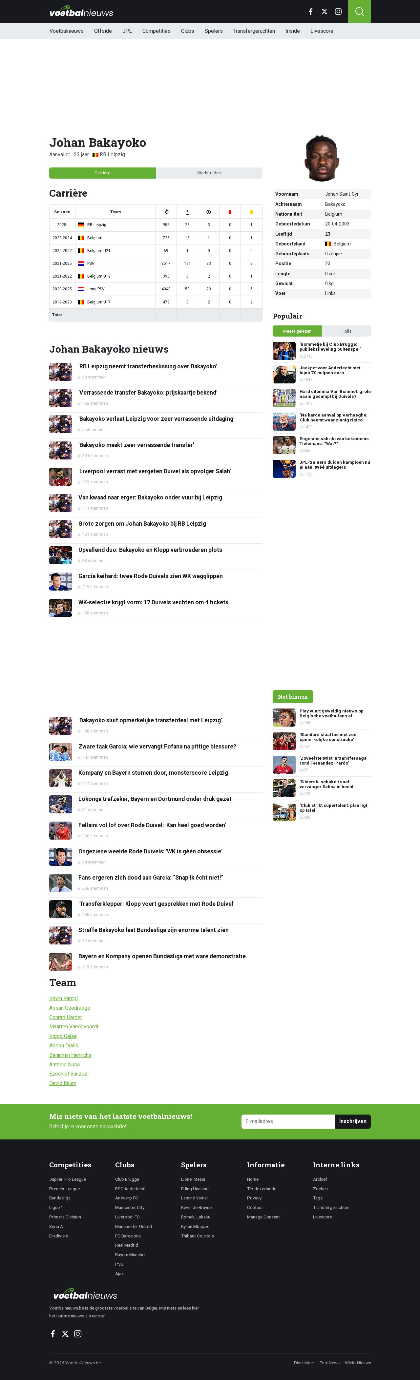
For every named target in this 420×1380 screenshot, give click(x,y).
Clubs (187, 31)
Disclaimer (304, 1362)
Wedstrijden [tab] (209, 172)
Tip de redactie (261, 1188)
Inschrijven (353, 1121)
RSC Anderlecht (130, 1188)
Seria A (56, 1226)
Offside (103, 31)
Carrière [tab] (102, 172)
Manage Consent (263, 1216)
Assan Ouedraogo (69, 1008)
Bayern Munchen (131, 1254)
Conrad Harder (65, 1017)
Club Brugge (127, 1179)
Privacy (254, 1197)
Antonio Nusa (64, 1064)
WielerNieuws (358, 1362)
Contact (255, 1207)
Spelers (214, 31)
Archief (320, 1179)
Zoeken (320, 1188)
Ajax (119, 1273)
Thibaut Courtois (197, 1235)
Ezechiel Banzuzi (69, 1074)
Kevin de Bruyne (196, 1207)
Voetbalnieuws (67, 31)
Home (253, 1179)
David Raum (62, 1083)
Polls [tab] (346, 331)
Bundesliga (60, 1197)
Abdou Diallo (63, 1045)
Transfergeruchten (254, 31)
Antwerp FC (126, 1197)
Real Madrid (126, 1245)
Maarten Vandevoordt (73, 1026)
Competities (156, 31)
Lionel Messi (193, 1179)
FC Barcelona (128, 1235)
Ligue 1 (56, 1207)
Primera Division (65, 1216)
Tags (318, 1197)
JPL (127, 31)
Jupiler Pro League (67, 1179)
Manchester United (133, 1226)
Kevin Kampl (63, 998)
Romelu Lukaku (195, 1216)
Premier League (64, 1188)
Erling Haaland (195, 1188)
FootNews (330, 1362)
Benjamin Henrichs (70, 1055)
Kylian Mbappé (195, 1226)
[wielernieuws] (127, 1293)
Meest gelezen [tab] (297, 331)
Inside (292, 31)
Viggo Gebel (63, 1036)
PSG (119, 1264)
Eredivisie (58, 1235)
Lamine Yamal (194, 1197)
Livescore (321, 31)
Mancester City (129, 1207)
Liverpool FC (127, 1216)
